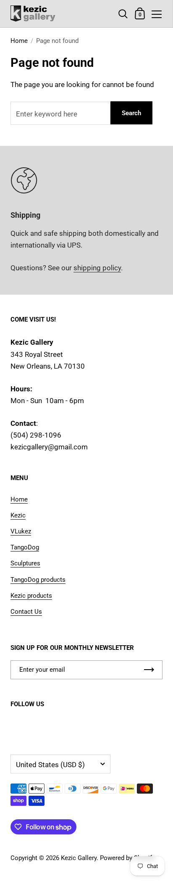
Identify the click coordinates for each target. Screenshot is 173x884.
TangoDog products (38, 579)
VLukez (20, 531)
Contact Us (26, 611)
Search (131, 113)
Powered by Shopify (127, 858)
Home (19, 41)
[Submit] (149, 669)
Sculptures (25, 563)
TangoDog (24, 547)
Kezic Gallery (79, 858)
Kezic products (31, 595)
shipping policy (97, 268)
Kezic (18, 515)
